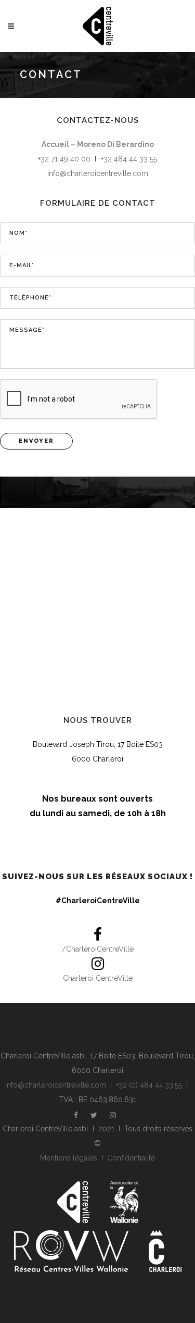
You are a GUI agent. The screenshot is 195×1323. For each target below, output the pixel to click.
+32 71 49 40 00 (64, 159)
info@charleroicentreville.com (97, 173)
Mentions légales (68, 1158)
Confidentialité (131, 1158)
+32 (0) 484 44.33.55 (149, 1085)
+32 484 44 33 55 (129, 159)
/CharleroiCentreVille (98, 949)
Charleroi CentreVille (98, 978)
